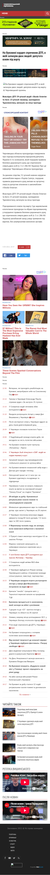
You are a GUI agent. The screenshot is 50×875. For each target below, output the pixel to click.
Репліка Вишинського (16, 769)
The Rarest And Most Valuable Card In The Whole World (36, 330)
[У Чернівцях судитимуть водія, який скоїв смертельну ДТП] (9, 724)
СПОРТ (12, 844)
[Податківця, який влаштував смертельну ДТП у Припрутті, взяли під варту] (9, 712)
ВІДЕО (13, 848)
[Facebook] (5, 858)
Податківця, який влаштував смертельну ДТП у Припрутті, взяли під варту (30, 712)
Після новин (10, 797)
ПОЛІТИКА (12, 835)
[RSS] (19, 858)
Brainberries (7, 302)
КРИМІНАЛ (12, 838)
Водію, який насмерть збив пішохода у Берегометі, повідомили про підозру (30, 748)
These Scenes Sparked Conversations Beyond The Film (22, 371)
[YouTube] (10, 858)
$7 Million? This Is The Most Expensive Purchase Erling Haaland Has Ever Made (13, 333)
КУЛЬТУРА (12, 841)
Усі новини (24, 694)
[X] (14, 858)
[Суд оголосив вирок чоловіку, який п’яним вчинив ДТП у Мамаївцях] (9, 736)
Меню (5, 13)
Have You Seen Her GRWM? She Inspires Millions (23, 306)
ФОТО (12, 851)
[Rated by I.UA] (16, 867)
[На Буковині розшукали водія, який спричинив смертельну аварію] (9, 759)
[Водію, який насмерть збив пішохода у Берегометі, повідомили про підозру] (9, 748)
